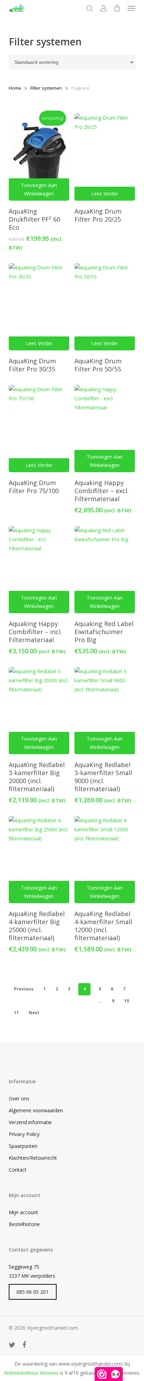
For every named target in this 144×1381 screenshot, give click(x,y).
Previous (24, 989)
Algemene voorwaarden (36, 1110)
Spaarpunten (23, 1146)
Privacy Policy (24, 1134)
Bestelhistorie (24, 1224)
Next (34, 1013)
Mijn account (23, 1212)
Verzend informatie (30, 1122)
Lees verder (104, 193)
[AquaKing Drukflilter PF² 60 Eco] (39, 157)
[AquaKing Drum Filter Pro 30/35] (39, 306)
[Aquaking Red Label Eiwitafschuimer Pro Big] (104, 569)
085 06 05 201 (32, 1292)
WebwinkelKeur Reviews (31, 1372)
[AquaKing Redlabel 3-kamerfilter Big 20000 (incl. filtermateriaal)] (39, 710)
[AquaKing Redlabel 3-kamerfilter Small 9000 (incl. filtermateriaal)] (104, 710)
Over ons (19, 1098)
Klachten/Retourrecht (33, 1157)
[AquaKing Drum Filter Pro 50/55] (104, 306)
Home (15, 88)
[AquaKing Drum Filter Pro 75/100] (39, 428)
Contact (18, 1169)
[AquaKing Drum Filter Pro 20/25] (104, 157)
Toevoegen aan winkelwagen (39, 189)
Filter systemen (46, 88)
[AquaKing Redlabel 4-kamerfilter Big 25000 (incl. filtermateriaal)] (39, 859)
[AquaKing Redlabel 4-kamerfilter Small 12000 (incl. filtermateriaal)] (104, 859)
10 (126, 1001)
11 (16, 1013)
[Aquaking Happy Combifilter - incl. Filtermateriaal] (39, 569)
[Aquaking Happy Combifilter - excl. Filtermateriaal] (104, 428)
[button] (131, 8)
